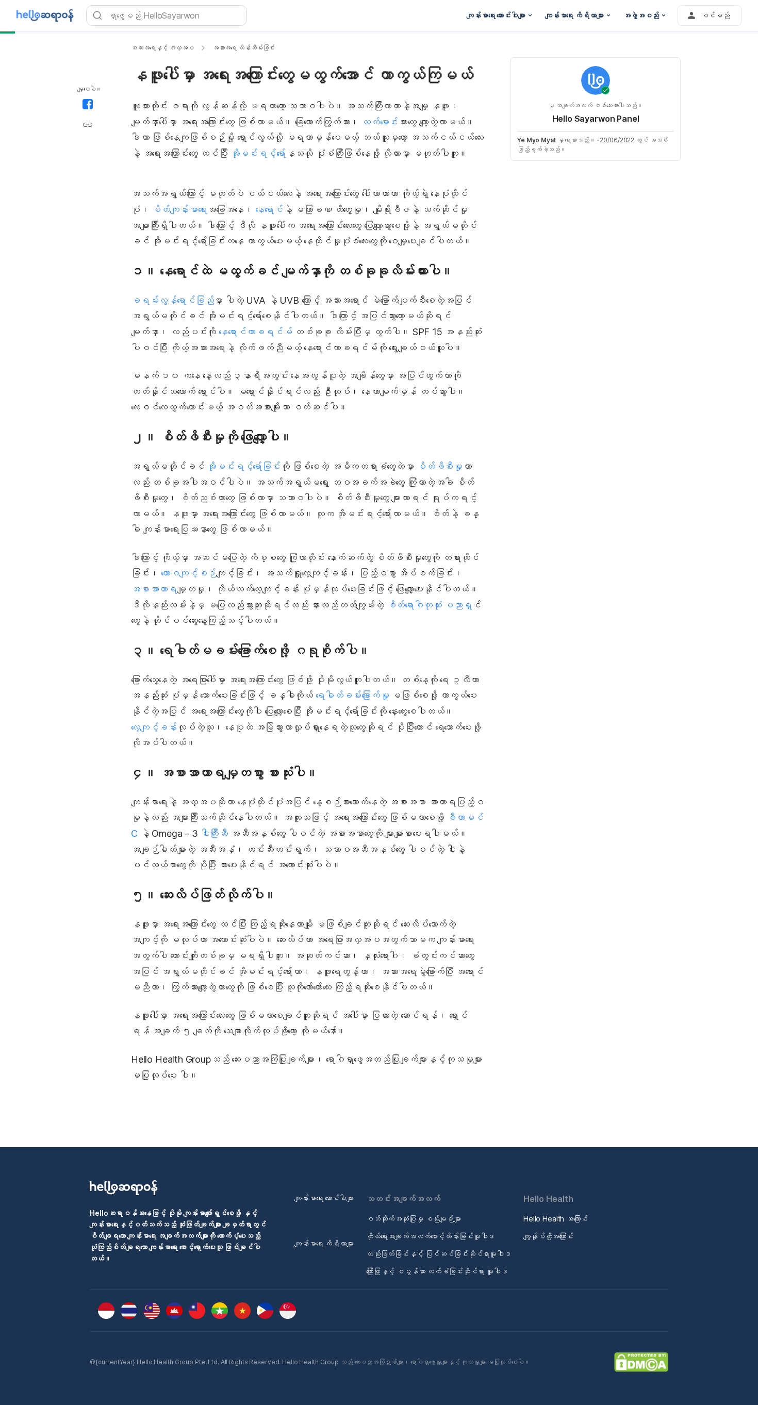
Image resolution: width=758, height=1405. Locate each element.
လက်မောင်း (379, 122)
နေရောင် (268, 209)
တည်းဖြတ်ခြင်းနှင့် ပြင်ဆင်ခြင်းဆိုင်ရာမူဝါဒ (438, 1253)
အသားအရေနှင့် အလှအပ (162, 48)
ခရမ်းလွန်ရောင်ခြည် (172, 300)
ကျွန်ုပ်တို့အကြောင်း (548, 1236)
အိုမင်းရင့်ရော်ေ (258, 153)
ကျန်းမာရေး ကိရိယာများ (324, 1243)
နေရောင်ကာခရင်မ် (254, 331)
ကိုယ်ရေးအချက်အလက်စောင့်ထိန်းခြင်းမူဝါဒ (430, 1236)
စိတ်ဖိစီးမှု (440, 466)
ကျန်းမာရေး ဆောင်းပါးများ (324, 1198)
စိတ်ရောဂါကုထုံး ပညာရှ (429, 605)
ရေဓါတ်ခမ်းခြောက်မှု (351, 695)
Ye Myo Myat (536, 140)
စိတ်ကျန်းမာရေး (179, 209)
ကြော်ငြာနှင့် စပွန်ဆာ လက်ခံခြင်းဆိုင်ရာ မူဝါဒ (437, 1271)
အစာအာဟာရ (154, 589)
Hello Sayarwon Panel (595, 118)
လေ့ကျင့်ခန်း (154, 727)
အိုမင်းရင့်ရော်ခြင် (244, 466)
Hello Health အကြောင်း (555, 1218)
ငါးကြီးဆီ (214, 833)
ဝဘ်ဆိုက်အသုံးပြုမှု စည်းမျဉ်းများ (413, 1218)
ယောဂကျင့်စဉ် (187, 573)
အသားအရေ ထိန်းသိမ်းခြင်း (243, 48)
